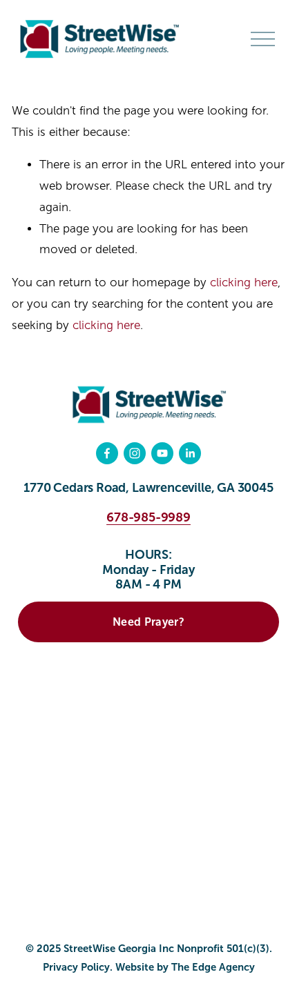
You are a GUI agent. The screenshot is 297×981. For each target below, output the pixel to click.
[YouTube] (162, 453)
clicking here (244, 282)
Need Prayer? (148, 622)
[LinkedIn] (190, 453)
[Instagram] (135, 453)
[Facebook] (107, 453)
